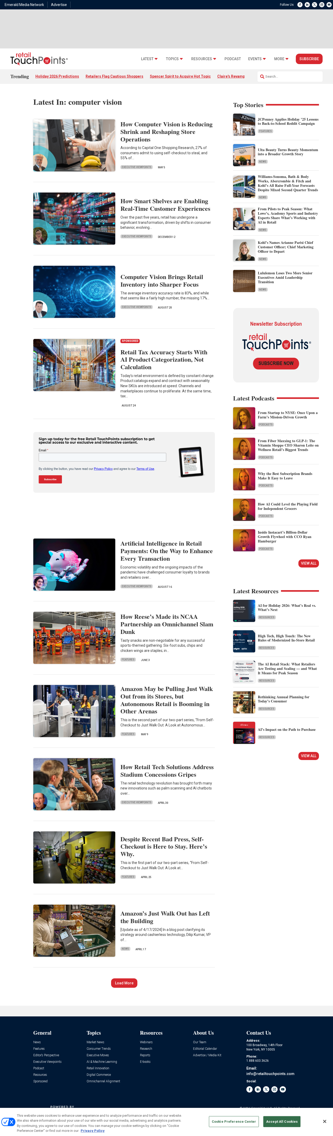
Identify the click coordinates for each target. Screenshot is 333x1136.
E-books (145, 1062)
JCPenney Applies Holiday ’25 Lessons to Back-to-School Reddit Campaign (288, 121)
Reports (145, 1055)
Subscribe (309, 59)
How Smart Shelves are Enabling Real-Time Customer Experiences (165, 204)
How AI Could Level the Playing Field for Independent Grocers (288, 506)
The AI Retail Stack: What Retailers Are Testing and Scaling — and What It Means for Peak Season (287, 668)
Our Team (199, 1042)
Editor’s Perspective (46, 1055)
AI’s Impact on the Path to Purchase (287, 729)
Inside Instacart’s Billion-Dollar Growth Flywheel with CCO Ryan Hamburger (284, 536)
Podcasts (266, 424)
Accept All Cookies (282, 1121)
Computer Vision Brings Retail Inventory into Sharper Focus (161, 280)
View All (308, 563)
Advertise (59, 5)
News (125, 948)
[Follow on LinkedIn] (307, 4)
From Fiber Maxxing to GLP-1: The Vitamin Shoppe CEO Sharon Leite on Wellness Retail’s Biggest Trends (288, 445)
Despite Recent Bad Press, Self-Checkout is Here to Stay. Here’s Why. (163, 846)
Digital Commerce (99, 1075)
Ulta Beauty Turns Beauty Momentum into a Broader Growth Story (288, 152)
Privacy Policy (93, 1131)
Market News (95, 1042)
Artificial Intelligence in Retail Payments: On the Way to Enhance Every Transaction (166, 551)
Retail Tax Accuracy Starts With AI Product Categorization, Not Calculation (163, 359)
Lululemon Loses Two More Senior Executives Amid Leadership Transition (285, 277)
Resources (201, 59)
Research (146, 1049)
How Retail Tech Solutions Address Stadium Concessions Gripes (167, 770)
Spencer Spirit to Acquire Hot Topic (180, 76)
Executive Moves (98, 1055)
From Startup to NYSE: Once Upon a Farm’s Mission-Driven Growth (288, 415)
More (279, 59)
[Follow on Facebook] (300, 4)
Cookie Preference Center (234, 1121)
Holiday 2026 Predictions (57, 76)
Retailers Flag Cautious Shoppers (114, 76)
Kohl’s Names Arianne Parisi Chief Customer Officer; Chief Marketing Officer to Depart (285, 247)
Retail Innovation (98, 1068)
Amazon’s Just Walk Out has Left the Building (165, 917)
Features (128, 659)
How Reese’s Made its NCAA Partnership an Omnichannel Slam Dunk (166, 624)
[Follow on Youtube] (329, 4)
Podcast (233, 59)
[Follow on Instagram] (321, 4)
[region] (166, 1122)
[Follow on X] (314, 4)
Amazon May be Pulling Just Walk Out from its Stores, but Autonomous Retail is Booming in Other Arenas (166, 699)
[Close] (324, 1121)
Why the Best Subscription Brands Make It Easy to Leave (285, 476)
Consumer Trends (99, 1049)
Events (255, 59)
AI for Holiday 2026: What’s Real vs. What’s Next (287, 608)
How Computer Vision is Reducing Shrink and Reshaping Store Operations (166, 131)
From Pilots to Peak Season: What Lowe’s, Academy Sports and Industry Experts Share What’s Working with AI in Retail (288, 215)
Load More (124, 983)
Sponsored (40, 1081)
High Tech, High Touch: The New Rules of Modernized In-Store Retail (286, 638)
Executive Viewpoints (136, 167)
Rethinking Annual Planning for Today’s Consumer (283, 699)
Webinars (146, 1042)
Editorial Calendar (205, 1049)
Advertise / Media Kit (207, 1055)
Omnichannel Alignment (103, 1081)
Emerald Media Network (24, 5)
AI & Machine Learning (102, 1062)
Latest (147, 59)
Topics (172, 59)
